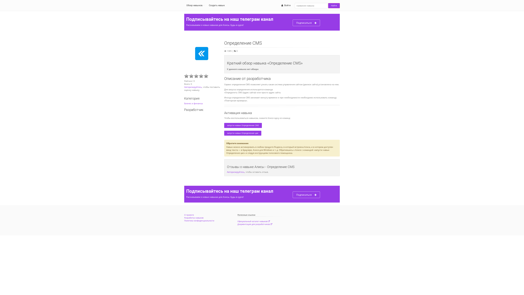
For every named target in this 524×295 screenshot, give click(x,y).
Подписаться (304, 22)
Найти (334, 5)
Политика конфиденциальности (199, 220)
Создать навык (217, 5)
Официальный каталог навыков (252, 221)
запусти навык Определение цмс (242, 133)
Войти (287, 5)
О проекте (189, 215)
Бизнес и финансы (193, 103)
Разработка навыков (193, 217)
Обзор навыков (194, 5)
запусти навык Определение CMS (243, 125)
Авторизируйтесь (193, 87)
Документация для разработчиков (253, 224)
